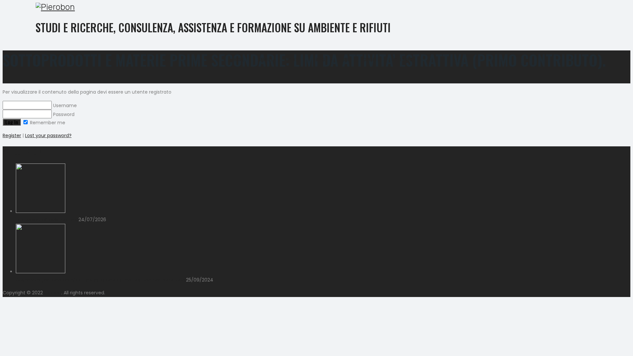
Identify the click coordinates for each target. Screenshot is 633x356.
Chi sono (403, 59)
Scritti (294, 59)
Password (63, 114)
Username (64, 105)
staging (52, 292)
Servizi (265, 59)
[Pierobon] (312, 7)
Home (239, 59)
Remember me (47, 122)
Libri (343, 59)
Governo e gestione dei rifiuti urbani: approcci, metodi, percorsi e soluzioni (101, 280)
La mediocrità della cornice (47, 219)
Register (12, 135)
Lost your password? (48, 135)
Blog (320, 59)
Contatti (371, 59)
